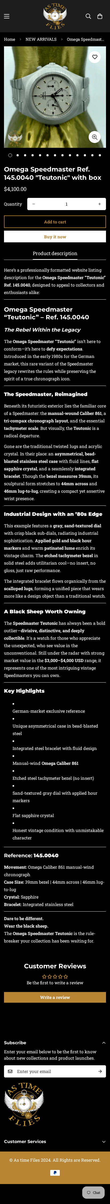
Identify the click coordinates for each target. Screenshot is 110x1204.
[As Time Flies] (55, 16)
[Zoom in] (95, 137)
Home (9, 39)
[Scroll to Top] (100, 1175)
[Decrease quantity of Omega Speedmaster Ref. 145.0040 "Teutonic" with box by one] (34, 204)
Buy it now (55, 236)
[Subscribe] (100, 1071)
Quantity (13, 204)
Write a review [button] (55, 997)
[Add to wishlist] (95, 57)
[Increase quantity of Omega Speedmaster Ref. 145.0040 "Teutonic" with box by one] (99, 204)
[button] (100, 16)
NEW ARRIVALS (41, 39)
